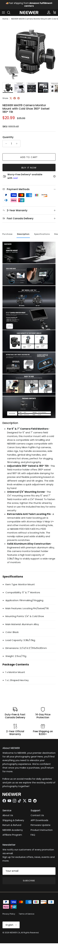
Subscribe (29, 880)
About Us (7, 815)
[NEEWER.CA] (29, 12)
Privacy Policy (8, 914)
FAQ (33, 834)
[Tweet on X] (11, 98)
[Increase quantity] (17, 143)
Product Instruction (42, 830)
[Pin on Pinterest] (18, 98)
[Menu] (3, 12)
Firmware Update (40, 825)
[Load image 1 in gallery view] (29, 52)
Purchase (7, 234)
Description (23, 234)
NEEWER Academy (12, 830)
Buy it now (29, 167)
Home (5, 19)
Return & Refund (11, 825)
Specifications (42, 234)
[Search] (10, 12)
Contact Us (37, 815)
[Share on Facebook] (14, 98)
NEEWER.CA (15, 932)
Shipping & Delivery (13, 820)
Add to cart (29, 157)
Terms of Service (26, 914)
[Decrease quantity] (5, 143)
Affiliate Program (12, 834)
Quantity (7, 137)
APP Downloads (39, 820)
